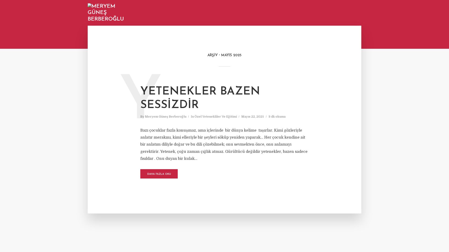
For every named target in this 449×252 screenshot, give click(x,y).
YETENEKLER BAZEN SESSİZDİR (200, 98)
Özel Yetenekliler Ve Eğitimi (216, 116)
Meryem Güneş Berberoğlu (165, 116)
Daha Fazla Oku (159, 174)
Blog (282, 13)
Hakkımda (328, 13)
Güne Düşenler (303, 13)
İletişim (347, 13)
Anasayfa (265, 13)
